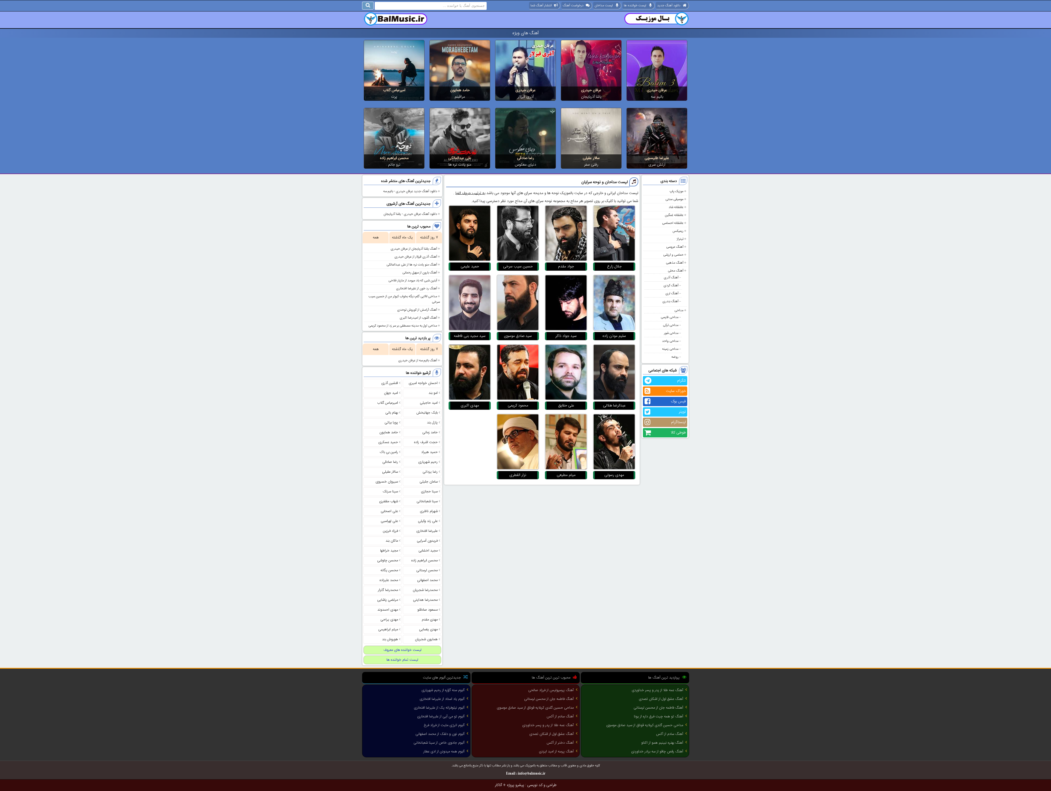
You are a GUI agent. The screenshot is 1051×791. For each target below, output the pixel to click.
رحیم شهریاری (428, 462)
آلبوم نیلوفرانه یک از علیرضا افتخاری (439, 708)
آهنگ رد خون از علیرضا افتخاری (416, 288)
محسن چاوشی (387, 561)
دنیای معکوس (525, 164)
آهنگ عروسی (674, 247)
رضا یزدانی (430, 472)
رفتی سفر (591, 164)
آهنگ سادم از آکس (669, 734)
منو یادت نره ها (459, 164)
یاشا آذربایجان (591, 97)
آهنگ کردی (670, 285)
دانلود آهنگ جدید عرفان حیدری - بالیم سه (410, 191)
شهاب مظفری (388, 501)
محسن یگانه (389, 570)
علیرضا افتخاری (427, 531)
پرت (394, 97)
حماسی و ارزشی (673, 255)
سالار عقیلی (591, 158)
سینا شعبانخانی (427, 501)
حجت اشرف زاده (426, 442)
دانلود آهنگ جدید (668, 5)
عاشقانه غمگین (674, 215)
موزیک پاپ (676, 191)
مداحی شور (671, 333)
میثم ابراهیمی (388, 630)
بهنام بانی (391, 413)
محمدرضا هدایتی (425, 600)
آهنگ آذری (671, 277)
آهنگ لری (671, 293)
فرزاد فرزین (390, 531)
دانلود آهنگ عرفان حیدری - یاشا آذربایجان (410, 214)
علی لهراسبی (389, 521)
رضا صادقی (525, 158)
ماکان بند (392, 541)
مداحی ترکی (670, 325)
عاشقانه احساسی (672, 223)
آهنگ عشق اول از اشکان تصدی (661, 699)
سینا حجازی (429, 492)
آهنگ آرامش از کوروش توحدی (417, 310)
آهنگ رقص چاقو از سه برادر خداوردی (657, 752)
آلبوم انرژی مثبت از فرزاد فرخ (444, 725)
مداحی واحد (670, 341)
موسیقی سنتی (674, 199)
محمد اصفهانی (427, 580)
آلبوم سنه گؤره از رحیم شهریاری (442, 690)
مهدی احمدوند (387, 610)
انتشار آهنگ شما (541, 5)
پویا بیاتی (391, 423)
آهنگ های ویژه (525, 33)
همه (376, 238)
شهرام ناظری (429, 511)
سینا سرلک (390, 492)
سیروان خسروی (387, 482)
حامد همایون (460, 90)
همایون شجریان (426, 639)
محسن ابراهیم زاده (394, 158)
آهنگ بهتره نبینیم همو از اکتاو (662, 743)
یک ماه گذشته (402, 238)
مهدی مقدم (430, 620)
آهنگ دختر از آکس (560, 743)
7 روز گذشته (429, 238)
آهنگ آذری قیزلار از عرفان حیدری (415, 256)
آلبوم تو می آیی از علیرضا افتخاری (440, 717)
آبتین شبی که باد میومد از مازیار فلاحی (412, 280)
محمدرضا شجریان (425, 590)
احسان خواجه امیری (423, 383)
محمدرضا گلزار (388, 590)
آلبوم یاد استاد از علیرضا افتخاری (442, 699)
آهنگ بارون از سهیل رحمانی (419, 272)
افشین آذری (389, 383)
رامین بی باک (389, 452)
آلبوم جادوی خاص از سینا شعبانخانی (439, 743)
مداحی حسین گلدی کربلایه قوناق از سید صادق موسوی (644, 725)
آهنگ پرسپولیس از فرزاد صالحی (551, 690)
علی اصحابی (389, 511)
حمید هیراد (429, 452)
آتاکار (498, 785)
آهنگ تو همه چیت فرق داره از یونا (658, 717)
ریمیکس (677, 231)
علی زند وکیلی (428, 521)
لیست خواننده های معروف (402, 650)
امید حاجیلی (429, 403)
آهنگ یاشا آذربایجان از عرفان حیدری (414, 249)
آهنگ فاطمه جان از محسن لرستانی (658, 708)
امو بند (433, 393)
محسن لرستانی (427, 570)
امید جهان (391, 393)
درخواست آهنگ (573, 5)
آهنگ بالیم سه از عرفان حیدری (417, 360)
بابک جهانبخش (427, 413)
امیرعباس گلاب (394, 90)
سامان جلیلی (429, 482)
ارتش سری (656, 164)
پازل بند (432, 423)
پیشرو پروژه (515, 785)
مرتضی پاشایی (387, 600)
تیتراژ (680, 239)
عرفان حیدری (657, 90)
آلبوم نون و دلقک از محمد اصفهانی (439, 734)
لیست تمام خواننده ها (402, 660)
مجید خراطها (389, 551)
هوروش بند (390, 639)
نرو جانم (394, 164)
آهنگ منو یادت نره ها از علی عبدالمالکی (411, 264)
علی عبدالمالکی (459, 158)
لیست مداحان (603, 5)
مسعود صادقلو (427, 610)
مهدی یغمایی (428, 630)
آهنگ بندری (670, 301)
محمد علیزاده (389, 580)
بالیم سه (657, 97)
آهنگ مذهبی (674, 262)
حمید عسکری (388, 442)
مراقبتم (460, 97)
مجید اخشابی (428, 551)
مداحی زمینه (670, 349)
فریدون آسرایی (427, 541)
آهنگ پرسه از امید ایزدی (556, 752)
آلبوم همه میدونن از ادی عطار (443, 752)
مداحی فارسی (669, 317)
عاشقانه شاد (676, 207)
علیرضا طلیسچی (657, 158)
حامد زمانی (430, 432)
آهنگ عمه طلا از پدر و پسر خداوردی (657, 690)
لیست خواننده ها (635, 5)
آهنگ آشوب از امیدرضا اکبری (418, 318)
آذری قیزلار (526, 97)
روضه (674, 357)
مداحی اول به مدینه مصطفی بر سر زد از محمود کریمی (402, 325)
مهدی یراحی (389, 620)
